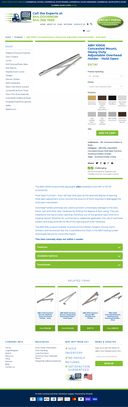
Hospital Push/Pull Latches (18, 102)
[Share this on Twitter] (96, 163)
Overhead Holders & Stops (18, 98)
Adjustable (112, 148)
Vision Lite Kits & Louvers (17, 87)
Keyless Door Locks (15, 72)
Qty (89, 129)
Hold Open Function (113, 151)
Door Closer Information (45, 348)
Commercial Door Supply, (108, 2)
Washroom (11, 109)
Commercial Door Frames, (56, 2)
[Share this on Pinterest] (104, 163)
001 (101, 142)
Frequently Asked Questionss (48, 361)
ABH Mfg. (102, 148)
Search (8, 353)
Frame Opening (95, 71)
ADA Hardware (13, 83)
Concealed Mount (95, 151)
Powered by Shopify (84, 394)
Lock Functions (42, 353)
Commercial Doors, (35, 2)
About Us (51, 24)
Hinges (9, 75)
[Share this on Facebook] (100, 163)
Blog (7, 364)
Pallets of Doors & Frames (18, 53)
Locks (8, 60)
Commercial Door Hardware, (82, 2)
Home (42, 24)
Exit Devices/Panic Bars (17, 64)
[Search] (91, 24)
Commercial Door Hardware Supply (58, 394)
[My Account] (88, 24)
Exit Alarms (11, 68)
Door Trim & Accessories (17, 94)
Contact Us (79, 24)
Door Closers (12, 57)
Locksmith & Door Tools (17, 90)
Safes (8, 105)
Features (42, 247)
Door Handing (41, 350)
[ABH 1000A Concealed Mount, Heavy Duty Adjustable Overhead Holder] (60, 67)
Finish (91, 82)
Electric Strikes (13, 79)
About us (9, 356)
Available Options (47, 256)
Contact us (10, 367)
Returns (68, 24)
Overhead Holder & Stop (105, 157)
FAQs (59, 24)
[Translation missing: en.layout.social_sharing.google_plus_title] (107, 163)
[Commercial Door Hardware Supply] (19, 17)
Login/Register (11, 350)
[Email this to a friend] (111, 163)
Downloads (43, 264)
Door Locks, (65, 5)
